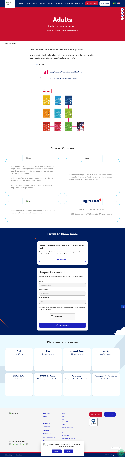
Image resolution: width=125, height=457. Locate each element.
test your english (92, 3)
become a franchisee (49, 437)
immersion (65, 432)
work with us (79, 3)
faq (44, 440)
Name (41, 281)
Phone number (44, 298)
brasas (21, 3)
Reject (68, 451)
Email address (43, 289)
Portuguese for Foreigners (68, 438)
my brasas (106, 3)
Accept (57, 451)
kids (63, 419)
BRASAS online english (67, 427)
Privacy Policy (8, 455)
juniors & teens (66, 422)
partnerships (58, 3)
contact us (46, 430)
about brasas (46, 413)
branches (42, 3)
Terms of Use (19, 455)
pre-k (63, 416)
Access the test (61, 259)
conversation (65, 435)
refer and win (69, 3)
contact (50, 3)
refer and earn (47, 423)
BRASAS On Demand (67, 430)
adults (63, 424)
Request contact (64, 325)
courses (34, 3)
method (28, 3)
